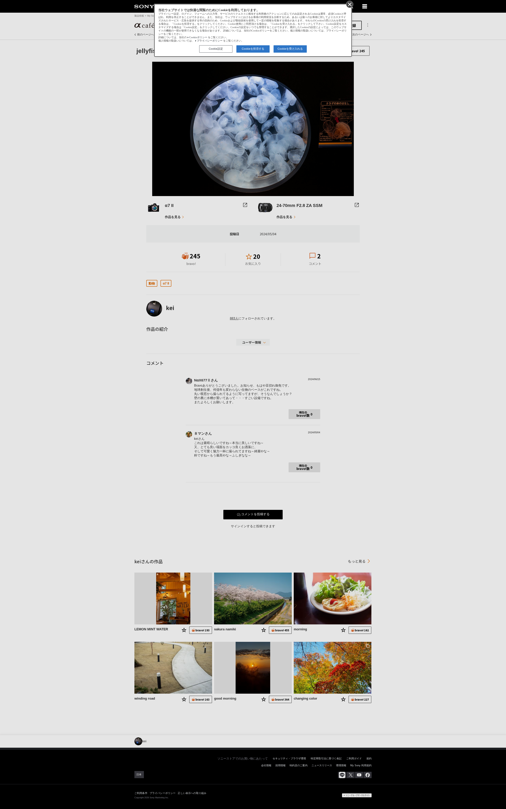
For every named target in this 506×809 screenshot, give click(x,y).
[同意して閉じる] (349, 4)
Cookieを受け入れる (290, 48)
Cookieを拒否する (253, 48)
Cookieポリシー (198, 37)
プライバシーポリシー (210, 40)
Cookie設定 (216, 48)
